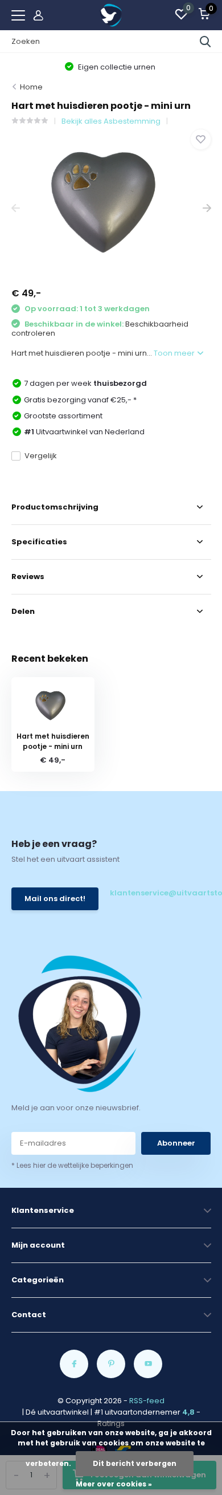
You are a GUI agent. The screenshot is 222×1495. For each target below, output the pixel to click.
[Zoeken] (205, 41)
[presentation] (15, 208)
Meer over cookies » (114, 1484)
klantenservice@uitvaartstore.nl (160, 892)
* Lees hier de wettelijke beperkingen (72, 1165)
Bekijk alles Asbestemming (111, 121)
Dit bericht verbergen (134, 1463)
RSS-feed (147, 1400)
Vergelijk (40, 455)
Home (31, 87)
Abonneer (176, 1143)
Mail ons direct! (54, 898)
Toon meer (175, 353)
